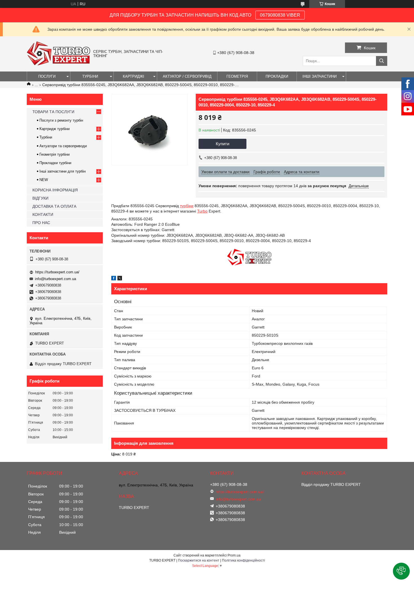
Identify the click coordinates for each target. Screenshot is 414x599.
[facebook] (113, 279)
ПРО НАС (41, 222)
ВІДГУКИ (40, 198)
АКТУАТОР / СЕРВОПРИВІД (187, 76)
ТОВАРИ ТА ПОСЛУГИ (53, 111)
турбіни (186, 206)
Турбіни (45, 137)
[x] (119, 279)
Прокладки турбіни (55, 163)
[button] (401, 571)
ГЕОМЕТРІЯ (237, 76)
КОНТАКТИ (42, 214)
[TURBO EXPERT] (58, 64)
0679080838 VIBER (280, 15)
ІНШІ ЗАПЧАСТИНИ (319, 76)
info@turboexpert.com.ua (55, 279)
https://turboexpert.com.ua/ (57, 272)
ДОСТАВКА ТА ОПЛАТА (54, 206)
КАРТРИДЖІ (133, 76)
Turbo (202, 211)
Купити (222, 143)
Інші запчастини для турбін (62, 171)
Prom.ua (234, 555)
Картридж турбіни (54, 129)
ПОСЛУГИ (46, 76)
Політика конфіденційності (243, 560)
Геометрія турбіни (54, 154)
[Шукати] (381, 61)
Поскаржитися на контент (198, 560)
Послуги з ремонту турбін (61, 120)
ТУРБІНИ (90, 76)
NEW (43, 180)
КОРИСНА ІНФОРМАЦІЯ (55, 190)
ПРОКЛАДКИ (277, 76)
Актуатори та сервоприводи (63, 146)
